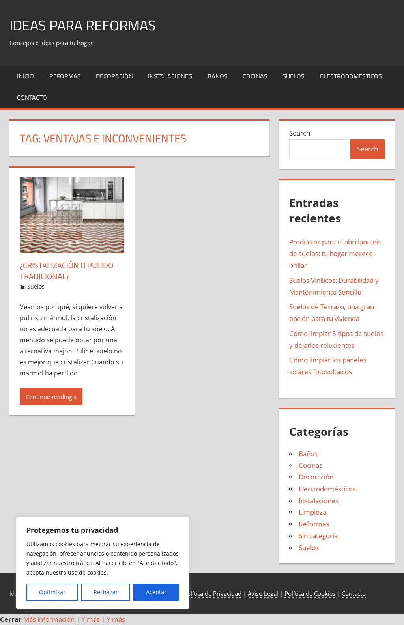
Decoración (114, 76)
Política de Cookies (309, 593)
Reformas (65, 76)
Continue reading (49, 397)
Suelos (293, 76)
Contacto (32, 97)
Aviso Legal (263, 593)
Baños (218, 76)
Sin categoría (318, 535)
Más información (49, 619)
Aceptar (156, 592)
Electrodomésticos (351, 76)
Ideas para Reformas (82, 25)
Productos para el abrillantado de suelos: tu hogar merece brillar (335, 253)
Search (299, 133)
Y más (90, 619)
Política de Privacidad (212, 593)
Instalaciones (170, 76)
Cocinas (255, 76)
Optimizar (52, 592)
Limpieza (312, 512)
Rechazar (106, 592)
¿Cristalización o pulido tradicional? (66, 270)
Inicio (25, 76)
